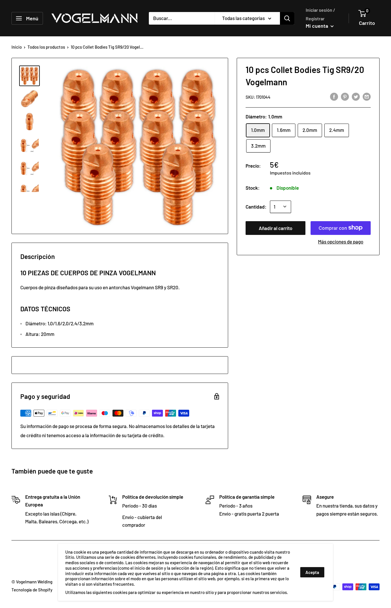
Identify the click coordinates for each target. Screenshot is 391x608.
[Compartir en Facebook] (334, 96)
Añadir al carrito (275, 228)
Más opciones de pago (340, 241)
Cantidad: (256, 206)
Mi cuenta (317, 26)
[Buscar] (287, 18)
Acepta (312, 572)
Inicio (16, 46)
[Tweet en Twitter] (356, 96)
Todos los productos (46, 46)
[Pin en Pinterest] (345, 96)
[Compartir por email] (367, 96)
